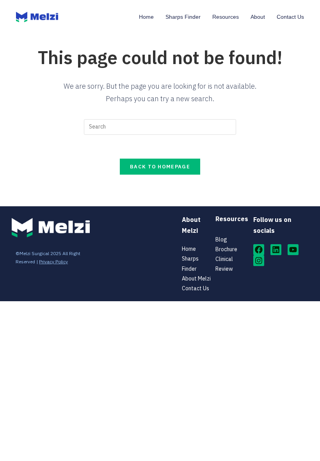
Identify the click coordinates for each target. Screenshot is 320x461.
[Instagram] (258, 260)
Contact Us (290, 17)
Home (146, 17)
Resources (225, 17)
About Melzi (196, 278)
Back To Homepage (160, 166)
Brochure (226, 249)
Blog (221, 239)
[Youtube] (293, 249)
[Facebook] (258, 249)
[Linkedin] (275, 249)
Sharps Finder (183, 17)
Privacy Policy (53, 261)
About (258, 17)
